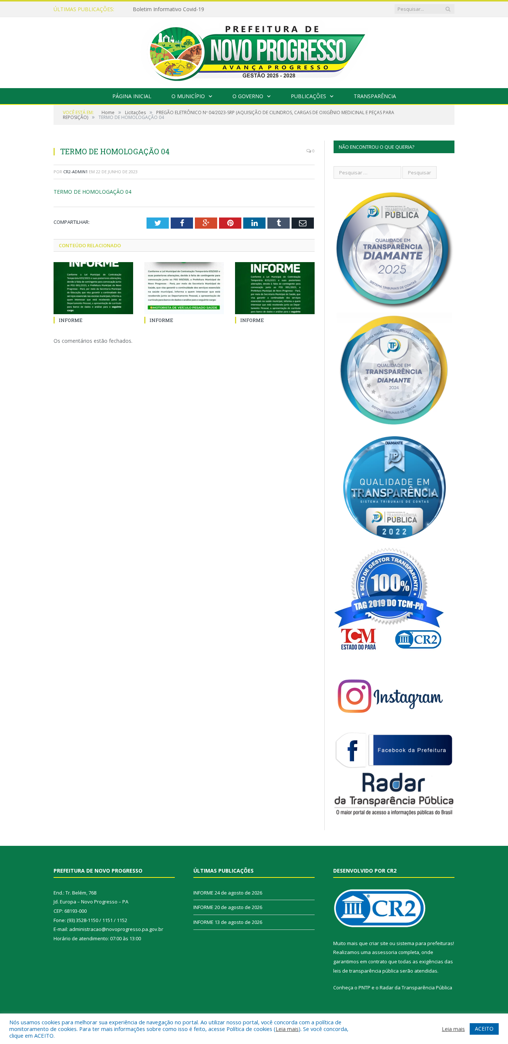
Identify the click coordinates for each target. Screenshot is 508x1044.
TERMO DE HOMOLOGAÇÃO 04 (92, 191)
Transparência (375, 96)
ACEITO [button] (484, 1028)
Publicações (308, 96)
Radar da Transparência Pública (416, 987)
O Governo (247, 96)
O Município (188, 96)
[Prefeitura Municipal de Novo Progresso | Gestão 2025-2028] (254, 50)
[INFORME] (93, 288)
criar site (378, 943)
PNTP (364, 987)
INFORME (145, 9)
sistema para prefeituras (424, 943)
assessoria (384, 952)
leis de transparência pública (366, 970)
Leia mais (287, 1028)
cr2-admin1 (75, 171)
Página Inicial (131, 96)
